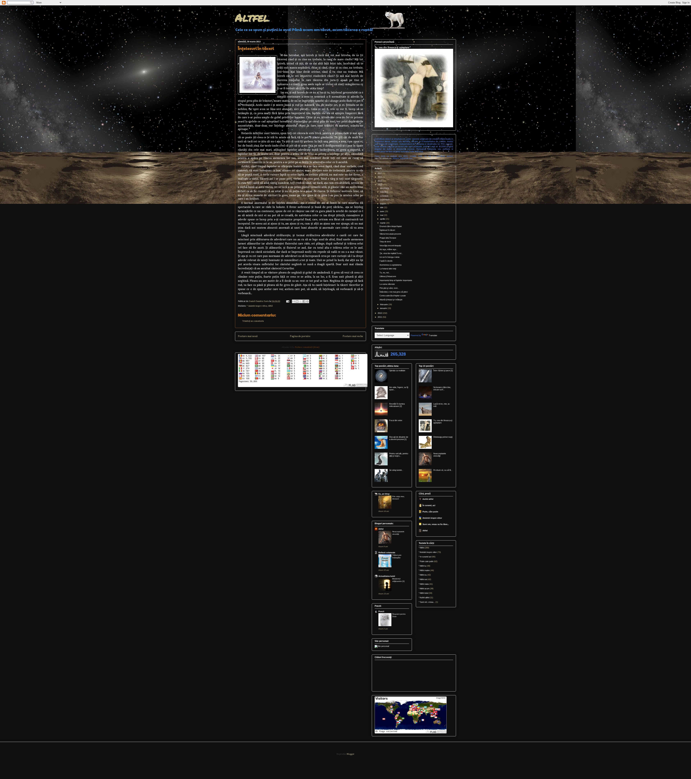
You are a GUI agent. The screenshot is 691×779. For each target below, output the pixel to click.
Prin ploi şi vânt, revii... (389, 288)
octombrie (384, 196)
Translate (433, 335)
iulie (382, 207)
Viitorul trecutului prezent (390, 234)
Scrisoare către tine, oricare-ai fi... (442, 388)
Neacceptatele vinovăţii (439, 454)
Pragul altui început (388, 238)
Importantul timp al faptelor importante (396, 280)
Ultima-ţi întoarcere (388, 276)
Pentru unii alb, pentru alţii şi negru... (398, 454)
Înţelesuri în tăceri (387, 230)
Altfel (252, 17)
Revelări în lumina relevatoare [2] (397, 405)
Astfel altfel (428, 499)
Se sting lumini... (396, 470)
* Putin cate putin (426, 561)
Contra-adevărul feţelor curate (393, 296)
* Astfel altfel (424, 597)
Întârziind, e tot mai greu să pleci (394, 292)
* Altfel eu (423, 575)
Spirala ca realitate (397, 370)
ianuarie (383, 308)
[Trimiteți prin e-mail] (293, 301)
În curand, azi (429, 505)
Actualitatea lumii (386, 576)
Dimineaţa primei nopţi (442, 437)
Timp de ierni (385, 242)
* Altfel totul (423, 593)
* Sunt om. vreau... (427, 602)
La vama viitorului (387, 284)
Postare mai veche (353, 336)
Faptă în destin (386, 261)
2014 (380, 181)
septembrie (385, 200)
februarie (384, 304)
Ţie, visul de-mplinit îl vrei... (391, 253)
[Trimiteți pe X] (300, 301)
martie (383, 223)
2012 (380, 313)
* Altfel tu (422, 566)
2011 (380, 317)
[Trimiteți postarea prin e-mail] (287, 301)
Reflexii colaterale (386, 552)
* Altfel (421, 548)
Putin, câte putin (430, 512)
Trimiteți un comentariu (253, 321)
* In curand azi (425, 557)
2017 (380, 173)
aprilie (383, 219)
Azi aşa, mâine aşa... (389, 249)
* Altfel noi (423, 579)
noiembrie (384, 192)
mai (382, 215)
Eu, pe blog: (384, 494)
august (383, 204)
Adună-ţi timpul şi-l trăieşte (391, 299)
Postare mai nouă (248, 336)
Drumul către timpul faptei (391, 226)
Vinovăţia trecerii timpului (390, 245)
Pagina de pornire (300, 336)
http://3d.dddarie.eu (383, 158)
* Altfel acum (424, 588)
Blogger (350, 754)
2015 (380, 177)
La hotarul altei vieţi (388, 269)
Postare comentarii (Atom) (307, 347)
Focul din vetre (395, 420)
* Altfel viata (424, 584)
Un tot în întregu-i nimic (390, 257)
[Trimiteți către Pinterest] (307, 301)
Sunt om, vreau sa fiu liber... (436, 524)
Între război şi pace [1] (443, 370)
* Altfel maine (424, 570)
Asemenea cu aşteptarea (390, 265)
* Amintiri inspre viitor (257, 306)
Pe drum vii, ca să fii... (442, 470)
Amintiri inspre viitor (432, 518)
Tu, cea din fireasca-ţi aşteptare (392, 47)
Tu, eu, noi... (385, 272)
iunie (382, 211)
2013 (380, 185)
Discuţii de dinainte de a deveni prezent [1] (398, 438)
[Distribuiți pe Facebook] (304, 301)
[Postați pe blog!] (297, 301)
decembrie (385, 188)
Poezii (381, 611)
